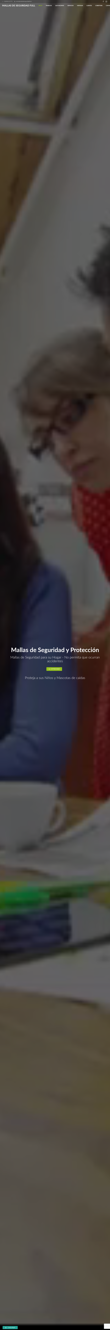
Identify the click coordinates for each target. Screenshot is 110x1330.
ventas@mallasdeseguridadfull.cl (24, 1)
